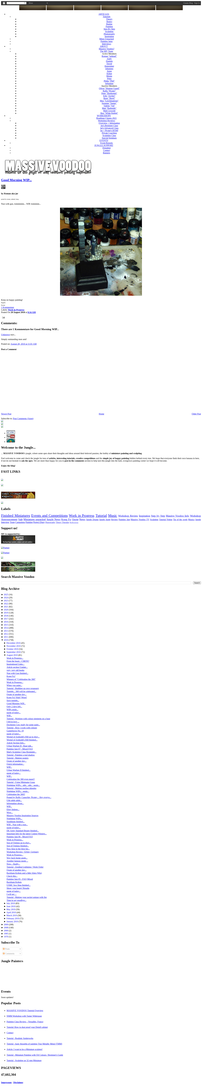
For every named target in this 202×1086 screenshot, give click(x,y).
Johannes (109, 68)
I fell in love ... (13, 722)
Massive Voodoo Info (177, 515)
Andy (109, 59)
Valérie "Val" (109, 106)
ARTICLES (104, 14)
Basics (109, 21)
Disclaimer (18, 1082)
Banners (106, 153)
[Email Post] (3, 317)
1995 (6, 933)
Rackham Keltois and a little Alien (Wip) (24, 873)
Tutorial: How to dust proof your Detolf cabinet (27, 1027)
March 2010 (12, 915)
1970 (6, 936)
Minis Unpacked (106, 39)
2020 (6, 610)
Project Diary (39, 522)
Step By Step (109, 29)
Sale (20, 519)
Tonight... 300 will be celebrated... (21, 691)
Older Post (196, 414)
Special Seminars (109, 138)
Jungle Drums (92, 519)
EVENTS (103, 140)
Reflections (74, 522)
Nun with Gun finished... (17, 673)
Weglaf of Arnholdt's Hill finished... (22, 740)
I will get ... (11, 894)
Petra (109, 78)
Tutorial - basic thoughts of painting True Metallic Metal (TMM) (34, 1044)
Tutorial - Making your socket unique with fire (27, 897)
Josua (109, 71)
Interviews (106, 44)
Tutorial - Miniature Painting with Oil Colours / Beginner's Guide (35, 1055)
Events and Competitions (49, 516)
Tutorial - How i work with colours (22, 728)
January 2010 (12, 921)
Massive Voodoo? (106, 49)
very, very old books (15, 670)
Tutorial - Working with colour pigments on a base (28, 718)
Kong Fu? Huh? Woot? (17, 697)
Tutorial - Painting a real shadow (21, 755)
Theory (109, 19)
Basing (109, 24)
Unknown (5, 334)
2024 (6, 597)
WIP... (9, 715)
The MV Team (106, 51)
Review (114, 519)
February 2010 (13, 918)
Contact (106, 150)
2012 (6, 634)
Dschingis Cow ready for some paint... (23, 725)
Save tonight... (13, 700)
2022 (6, 603)
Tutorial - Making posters (17, 758)
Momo (109, 76)
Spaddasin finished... (16, 821)
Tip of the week (180, 519)
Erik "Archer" (109, 96)
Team (12, 522)
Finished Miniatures (15, 516)
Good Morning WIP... (16, 180)
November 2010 (13, 646)
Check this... (12, 876)
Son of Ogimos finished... (18, 846)
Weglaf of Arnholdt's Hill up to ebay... (23, 737)
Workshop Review (128, 515)
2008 (6, 927)
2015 (6, 625)
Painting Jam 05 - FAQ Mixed (20, 879)
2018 (6, 616)
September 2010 (13, 652)
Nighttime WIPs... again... (18, 791)
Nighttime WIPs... (14, 818)
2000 (6, 930)
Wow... (10, 812)
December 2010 (13, 643)
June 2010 (11, 906)
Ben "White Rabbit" (109, 113)
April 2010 (11, 912)
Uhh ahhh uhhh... (14, 800)
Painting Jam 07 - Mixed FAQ (20, 749)
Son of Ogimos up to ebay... (19, 843)
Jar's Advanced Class (109, 128)
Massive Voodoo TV (140, 519)
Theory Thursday (62, 522)
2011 (6, 637)
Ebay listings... (13, 809)
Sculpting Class (109, 135)
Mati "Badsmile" (109, 108)
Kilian (109, 73)
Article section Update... (17, 667)
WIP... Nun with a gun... (17, 824)
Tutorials (106, 16)
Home (101, 414)
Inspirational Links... (15, 664)
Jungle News (53, 519)
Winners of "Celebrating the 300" (21, 679)
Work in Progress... (15, 658)
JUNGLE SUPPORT (103, 145)
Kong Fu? (11, 676)
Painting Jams (107, 41)
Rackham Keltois (14, 882)
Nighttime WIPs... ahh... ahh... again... (23, 785)
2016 (6, 622)
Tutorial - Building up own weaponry (23, 688)
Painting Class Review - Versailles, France (25, 1021)
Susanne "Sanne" (109, 103)
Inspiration (109, 36)
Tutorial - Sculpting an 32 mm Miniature (24, 1060)
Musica (191, 519)
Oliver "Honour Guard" (109, 88)
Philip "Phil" (109, 81)
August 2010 (12, 655)
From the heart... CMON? (18, 661)
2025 (6, 594)
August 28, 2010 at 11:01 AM (24, 344)
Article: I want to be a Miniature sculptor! (24, 1049)
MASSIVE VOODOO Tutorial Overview (25, 1010)
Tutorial (101, 516)
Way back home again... (17, 858)
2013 (6, 631)
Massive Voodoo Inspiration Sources (22, 815)
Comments (9, 953)
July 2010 (11, 903)
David (109, 63)
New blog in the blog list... (18, 849)
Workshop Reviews (106, 120)
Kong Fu (66, 519)
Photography (109, 34)
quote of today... (14, 712)
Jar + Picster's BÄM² (109, 130)
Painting (109, 26)
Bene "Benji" (109, 98)
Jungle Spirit (104, 519)
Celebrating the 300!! (16, 794)
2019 (6, 613)
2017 (6, 619)
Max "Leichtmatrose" (109, 101)
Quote (75, 519)
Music (112, 516)
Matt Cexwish (109, 111)
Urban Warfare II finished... (19, 770)
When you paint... (14, 685)
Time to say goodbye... (16, 900)
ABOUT (104, 46)
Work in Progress (81, 516)
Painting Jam (124, 519)
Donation (107, 148)
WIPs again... (12, 709)
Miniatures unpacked (34, 519)
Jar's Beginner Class (109, 125)
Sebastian (109, 83)
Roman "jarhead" (109, 56)
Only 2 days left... (14, 706)
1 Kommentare (7, 307)
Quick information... (15, 764)
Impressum (6, 1082)
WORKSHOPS (104, 115)
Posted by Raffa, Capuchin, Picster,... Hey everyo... (29, 797)
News (82, 519)
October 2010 (12, 649)
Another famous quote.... (17, 861)
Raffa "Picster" (109, 91)
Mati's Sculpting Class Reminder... (21, 752)
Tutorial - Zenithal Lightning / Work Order (25, 867)
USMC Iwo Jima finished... (19, 885)
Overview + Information (109, 123)
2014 (6, 628)
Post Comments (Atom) (23, 418)
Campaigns (20, 522)
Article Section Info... (16, 743)
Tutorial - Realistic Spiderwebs (20, 1038)
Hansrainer (109, 66)
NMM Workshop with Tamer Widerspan (24, 1016)
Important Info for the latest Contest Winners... (27, 834)
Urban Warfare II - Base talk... (20, 746)
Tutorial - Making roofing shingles (21, 788)
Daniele (109, 61)
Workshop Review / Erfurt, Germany (23, 852)
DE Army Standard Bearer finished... (23, 830)
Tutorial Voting (165, 519)
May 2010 (11, 909)
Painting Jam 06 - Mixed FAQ (20, 837)
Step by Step (158, 515)
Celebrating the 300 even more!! (21, 779)
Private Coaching (109, 133)
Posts (7, 949)
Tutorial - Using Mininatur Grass (21, 782)
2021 (6, 606)
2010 (6, 640)
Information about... (15, 803)
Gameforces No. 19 (15, 731)
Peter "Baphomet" (109, 93)
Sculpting (109, 31)
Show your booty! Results (18, 888)
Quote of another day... (17, 694)
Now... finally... (13, 864)
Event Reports (106, 143)
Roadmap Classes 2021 (106, 118)
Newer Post (6, 414)
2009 (6, 924)
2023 (6, 600)
